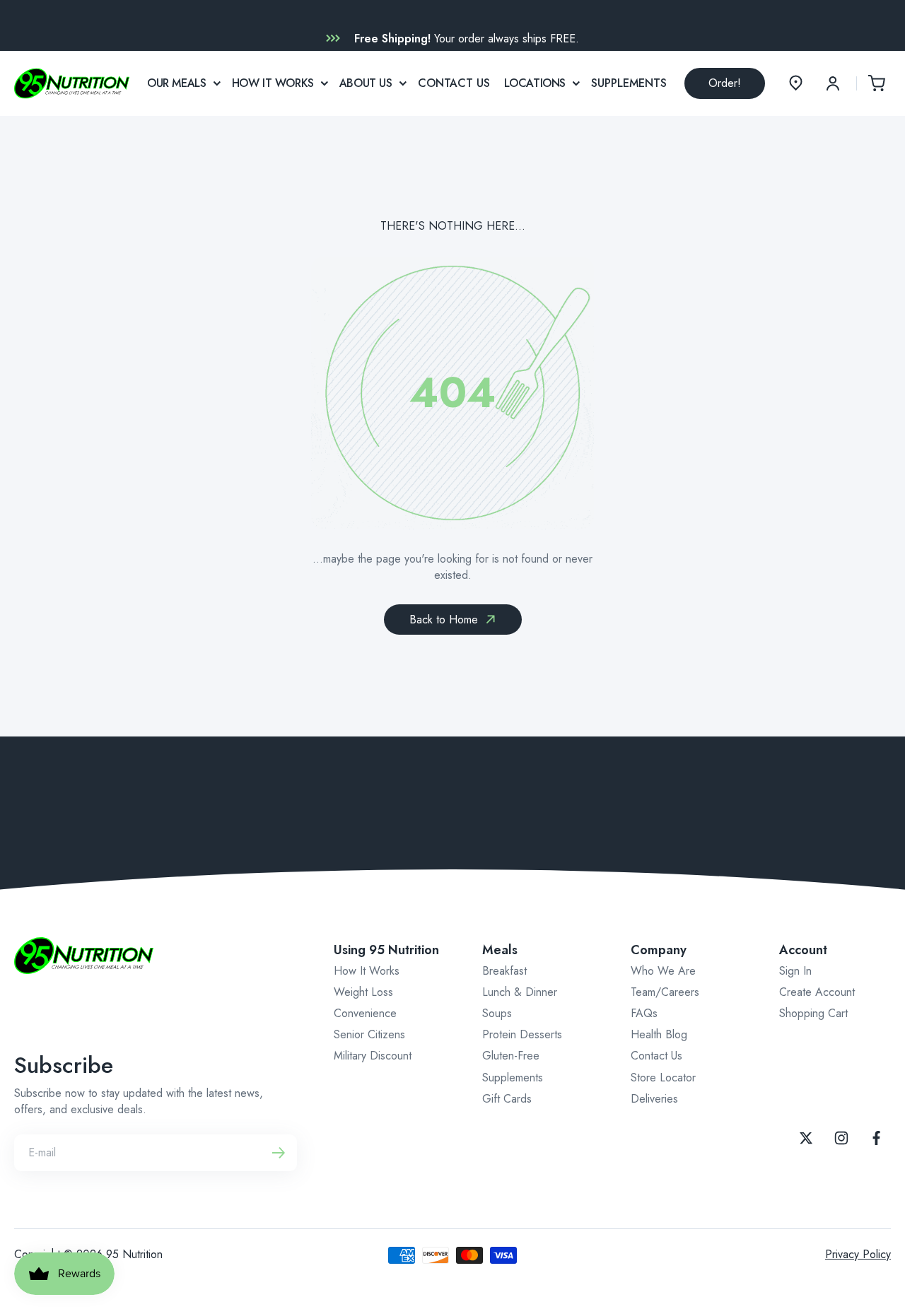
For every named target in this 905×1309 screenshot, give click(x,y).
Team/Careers (665, 992)
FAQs (644, 1013)
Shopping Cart (813, 1013)
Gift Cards (507, 1099)
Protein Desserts (522, 1034)
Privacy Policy (858, 1254)
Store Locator (663, 1077)
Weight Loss (363, 992)
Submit (278, 1152)
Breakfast (504, 971)
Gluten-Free (510, 1055)
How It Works (366, 971)
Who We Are (663, 971)
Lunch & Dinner (519, 992)
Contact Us (656, 1055)
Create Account (817, 992)
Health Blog (659, 1034)
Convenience (365, 1013)
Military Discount (372, 1055)
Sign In (795, 971)
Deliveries (654, 1099)
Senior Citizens (369, 1034)
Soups (497, 1013)
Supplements (512, 1077)
